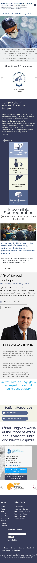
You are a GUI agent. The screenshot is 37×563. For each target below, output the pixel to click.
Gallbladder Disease (22, 511)
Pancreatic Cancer (5, 512)
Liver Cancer (5, 516)
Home (3, 506)
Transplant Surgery (21, 514)
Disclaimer (5, 548)
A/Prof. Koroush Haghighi (14, 279)
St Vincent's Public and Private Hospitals (16, 471)
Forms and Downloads (14, 418)
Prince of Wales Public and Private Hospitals (15, 478)
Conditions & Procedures (18, 66)
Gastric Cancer (20, 516)
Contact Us (16, 551)
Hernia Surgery (20, 519)
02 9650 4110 (6, 13)
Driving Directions (14, 466)
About (3, 509)
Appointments (18, 13)
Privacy (13, 548)
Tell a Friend (6, 551)
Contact (4, 526)
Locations (29, 13)
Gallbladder (5, 518)
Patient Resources (18, 407)
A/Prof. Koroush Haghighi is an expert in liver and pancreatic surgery (18, 385)
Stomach (4, 521)
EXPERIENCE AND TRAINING (18, 344)
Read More (8, 141)
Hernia (3, 523)
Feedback (30, 548)
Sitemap (22, 548)
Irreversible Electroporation (18, 211)
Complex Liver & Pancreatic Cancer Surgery (14, 105)
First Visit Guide (11, 413)
